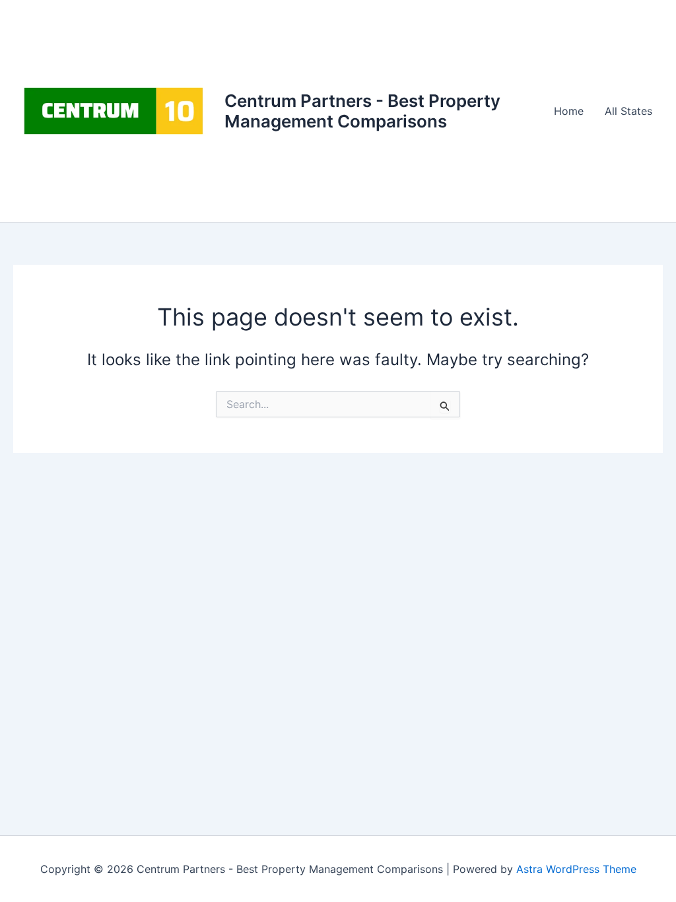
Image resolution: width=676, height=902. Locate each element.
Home (569, 111)
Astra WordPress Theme (576, 869)
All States (628, 111)
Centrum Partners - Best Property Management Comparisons (362, 110)
